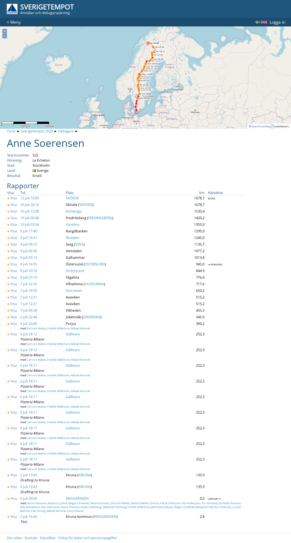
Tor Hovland (209, 503)
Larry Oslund (75, 511)
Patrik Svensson (170, 503)
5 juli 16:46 (28, 516)
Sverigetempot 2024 (37, 131)
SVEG (79, 244)
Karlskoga (74, 211)
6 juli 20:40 (28, 323)
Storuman (74, 290)
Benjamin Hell (204, 507)
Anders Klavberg (91, 507)
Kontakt (31, 538)
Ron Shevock (223, 507)
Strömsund (75, 270)
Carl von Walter (36, 328)
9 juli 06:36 (28, 251)
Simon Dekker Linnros (145, 503)
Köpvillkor (48, 538)
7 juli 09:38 (28, 310)
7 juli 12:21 (28, 297)
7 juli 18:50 (28, 290)
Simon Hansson (37, 503)
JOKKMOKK (91, 317)
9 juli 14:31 (28, 237)
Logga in (277, 22)
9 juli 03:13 (28, 257)
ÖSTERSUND (95, 264)
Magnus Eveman (78, 503)
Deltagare (66, 131)
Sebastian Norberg (114, 507)
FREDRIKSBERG (100, 218)
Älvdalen (72, 237)
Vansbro (72, 224)
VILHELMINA (94, 284)
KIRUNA (84, 475)
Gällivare (73, 334)
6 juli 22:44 (28, 317)
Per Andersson (191, 503)
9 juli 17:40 (28, 231)
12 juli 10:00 (29, 198)
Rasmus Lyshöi (57, 503)
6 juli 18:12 (28, 334)
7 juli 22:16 (28, 284)
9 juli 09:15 (28, 244)
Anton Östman (70, 507)
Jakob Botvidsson (162, 507)
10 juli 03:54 (29, 224)
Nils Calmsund (50, 507)
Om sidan (14, 538)
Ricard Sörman (100, 503)
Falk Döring (38, 511)
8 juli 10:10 (28, 270)
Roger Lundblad (184, 507)
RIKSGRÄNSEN (77, 498)
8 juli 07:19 (28, 277)
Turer (11, 131)
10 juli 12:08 (29, 211)
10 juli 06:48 (29, 218)
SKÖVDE (72, 198)
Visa (12, 198)
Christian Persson (230, 503)
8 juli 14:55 (28, 264)
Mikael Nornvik (80, 328)
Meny (14, 22)
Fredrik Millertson (58, 328)
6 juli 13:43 (28, 475)
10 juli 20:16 (29, 204)
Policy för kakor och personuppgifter (87, 538)
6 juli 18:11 (28, 365)
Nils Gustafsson (30, 507)
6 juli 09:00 (28, 498)
